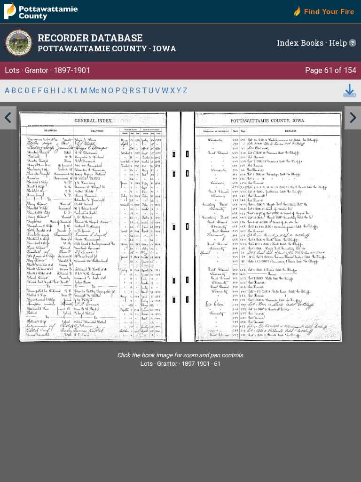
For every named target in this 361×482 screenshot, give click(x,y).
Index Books (300, 43)
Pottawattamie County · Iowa (107, 48)
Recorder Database (90, 38)
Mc (94, 90)
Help (339, 43)
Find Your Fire (329, 12)
